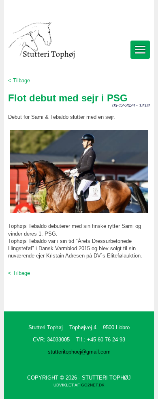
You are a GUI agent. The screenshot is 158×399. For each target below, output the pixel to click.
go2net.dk (93, 385)
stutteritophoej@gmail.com (79, 352)
